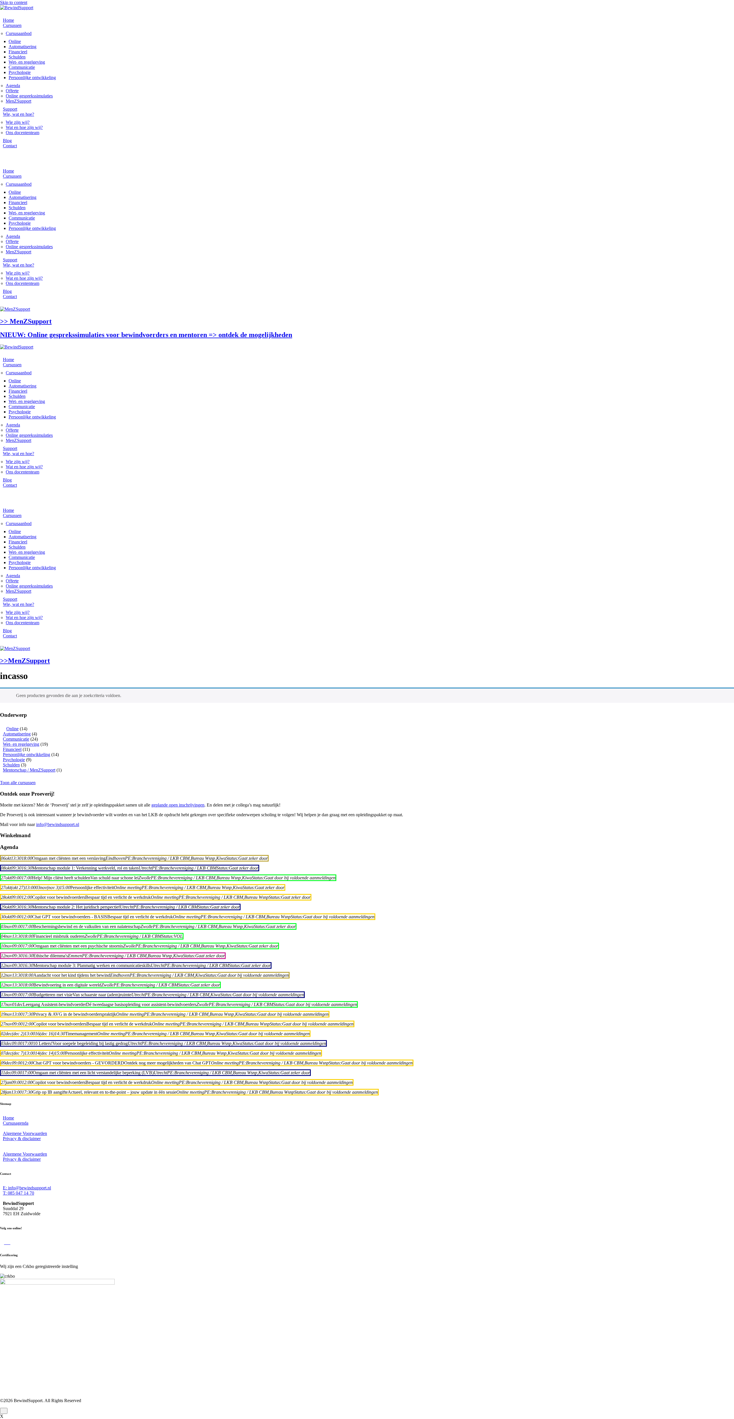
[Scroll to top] (3, 1411)
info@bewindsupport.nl (57, 824)
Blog (7, 140)
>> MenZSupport (26, 321)
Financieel (18, 51)
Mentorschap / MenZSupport (29, 770)
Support (10, 109)
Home (8, 20)
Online (15, 41)
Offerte (12, 90)
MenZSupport (18, 101)
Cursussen (12, 25)
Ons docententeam (22, 132)
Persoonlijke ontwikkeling (32, 77)
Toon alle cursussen (18, 782)
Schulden (17, 56)
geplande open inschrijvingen (177, 805)
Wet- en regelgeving (27, 62)
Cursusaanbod (19, 33)
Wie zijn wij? (18, 122)
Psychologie (20, 72)
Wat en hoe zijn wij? (24, 127)
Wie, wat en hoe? (18, 114)
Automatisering (22, 46)
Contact (10, 145)
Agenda (13, 85)
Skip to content (13, 2)
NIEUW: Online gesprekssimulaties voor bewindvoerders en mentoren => (146, 334)
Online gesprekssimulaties (29, 95)
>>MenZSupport (25, 660)
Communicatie (22, 67)
